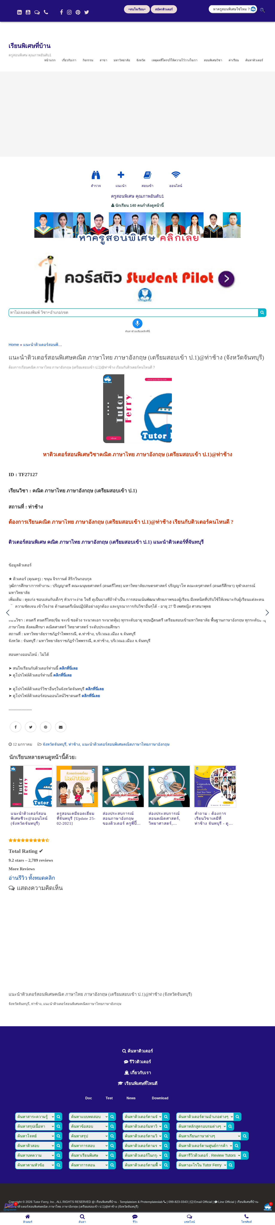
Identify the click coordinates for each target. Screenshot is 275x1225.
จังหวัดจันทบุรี (54, 744)
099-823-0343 (178, 1202)
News (131, 1098)
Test (109, 1098)
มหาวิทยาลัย (122, 60)
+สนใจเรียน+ (137, 9)
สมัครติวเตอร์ (164, 9)
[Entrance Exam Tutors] (147, 175)
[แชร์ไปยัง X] (31, 727)
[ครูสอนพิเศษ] (137, 247)
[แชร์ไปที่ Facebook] (16, 727)
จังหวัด (140, 60)
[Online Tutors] (175, 175)
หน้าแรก (49, 60)
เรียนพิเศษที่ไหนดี (140, 1083)
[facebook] (61, 12)
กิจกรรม (88, 60)
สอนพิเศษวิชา (213, 60)
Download (160, 1098)
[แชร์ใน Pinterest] (46, 727)
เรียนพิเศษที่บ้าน (29, 46)
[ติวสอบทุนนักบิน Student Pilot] (137, 302)
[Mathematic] (121, 175)
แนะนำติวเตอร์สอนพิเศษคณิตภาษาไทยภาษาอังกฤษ (126, 744)
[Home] (19, 12)
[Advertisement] (137, 114)
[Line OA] (37, 12)
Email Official (203, 1202)
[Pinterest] (78, 12)
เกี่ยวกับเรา (69, 60)
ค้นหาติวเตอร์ (254, 60)
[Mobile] (46, 12)
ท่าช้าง (74, 744)
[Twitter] (86, 12)
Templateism (128, 1202)
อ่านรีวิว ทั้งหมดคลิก (32, 878)
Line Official (226, 1202)
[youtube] (28, 12)
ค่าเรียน (234, 60)
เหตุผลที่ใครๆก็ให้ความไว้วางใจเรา (174, 60)
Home (14, 345)
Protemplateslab (152, 1202)
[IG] (69, 12)
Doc (88, 1098)
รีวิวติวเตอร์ (139, 1061)
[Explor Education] (96, 175)
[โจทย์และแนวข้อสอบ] (267, 1207)
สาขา (103, 60)
